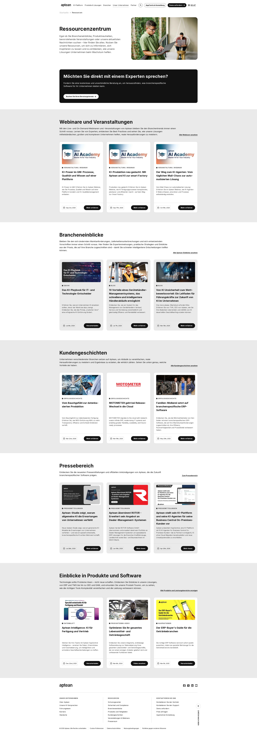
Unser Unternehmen (121, 5)
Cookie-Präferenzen (97, 728)
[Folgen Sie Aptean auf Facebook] (184, 686)
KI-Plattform (78, 5)
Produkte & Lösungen (93, 5)
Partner (134, 5)
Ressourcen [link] (77, 13)
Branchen (107, 5)
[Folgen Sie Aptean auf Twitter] (188, 686)
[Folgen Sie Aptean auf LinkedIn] (192, 686)
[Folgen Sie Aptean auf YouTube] (196, 686)
